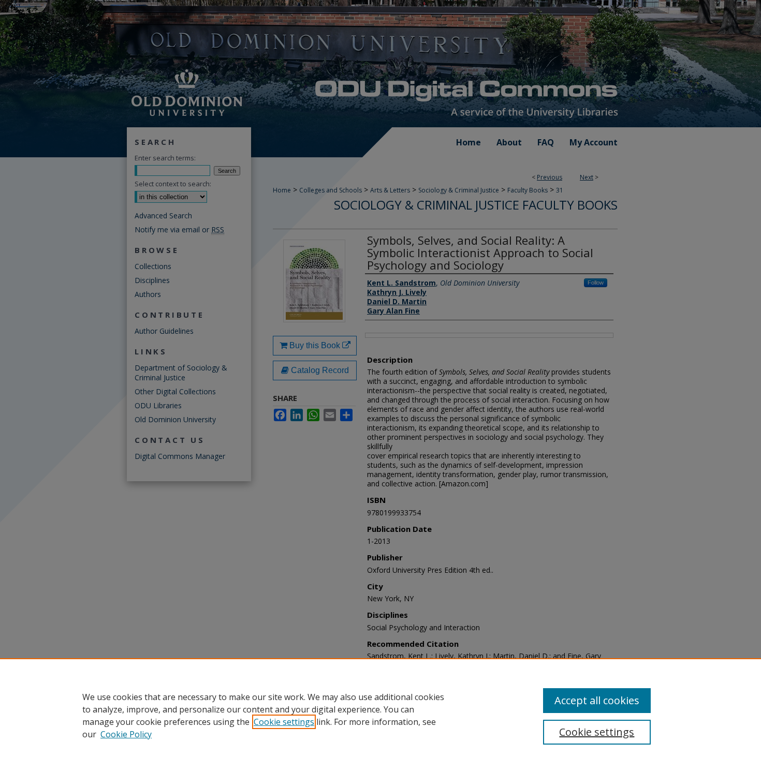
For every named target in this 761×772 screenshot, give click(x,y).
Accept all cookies (596, 700)
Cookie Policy (126, 734)
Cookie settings (284, 722)
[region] (380, 715)
